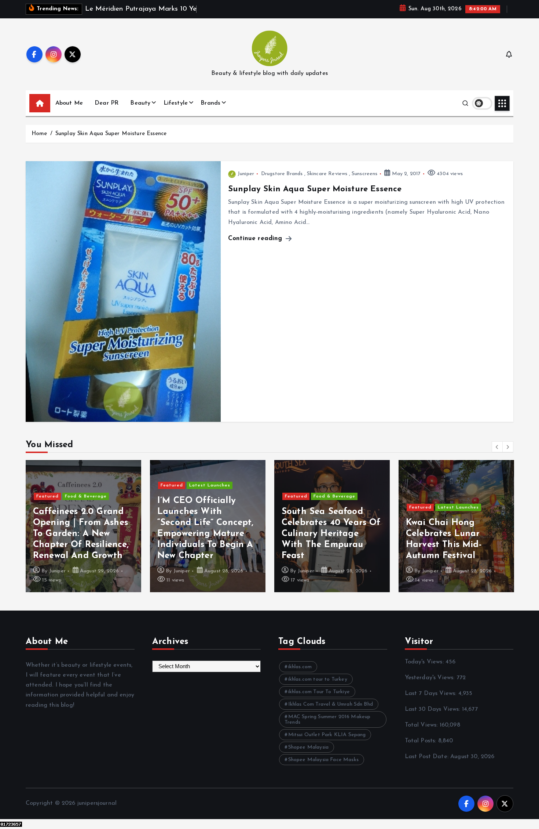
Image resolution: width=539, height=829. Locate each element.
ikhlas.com (300, 667)
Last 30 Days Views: (433, 709)
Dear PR (106, 103)
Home (39, 134)
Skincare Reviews (327, 174)
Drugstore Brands (282, 174)
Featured (47, 485)
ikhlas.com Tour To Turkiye (319, 692)
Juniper (246, 174)
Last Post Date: (428, 757)
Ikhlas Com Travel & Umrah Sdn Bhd (330, 704)
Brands (210, 103)
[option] (83, 526)
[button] (497, 446)
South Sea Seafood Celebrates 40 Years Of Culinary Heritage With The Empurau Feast (206, 533)
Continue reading (256, 238)
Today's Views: (425, 662)
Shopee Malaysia (308, 747)
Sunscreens (365, 174)
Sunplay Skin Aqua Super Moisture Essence (110, 134)
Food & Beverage (210, 496)
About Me (69, 103)
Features (448, 474)
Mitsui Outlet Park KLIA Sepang (327, 735)
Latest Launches (85, 485)
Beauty (140, 103)
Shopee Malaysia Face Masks (323, 760)
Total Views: (422, 725)
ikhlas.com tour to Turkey (317, 679)
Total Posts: (421, 741)
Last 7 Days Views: (431, 693)
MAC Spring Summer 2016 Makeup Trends (327, 719)
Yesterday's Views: (430, 678)
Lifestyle (176, 103)
